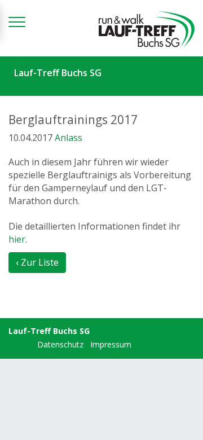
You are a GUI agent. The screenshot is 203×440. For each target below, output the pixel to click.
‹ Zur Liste (37, 262)
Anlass (68, 137)
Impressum (110, 344)
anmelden (21, 345)
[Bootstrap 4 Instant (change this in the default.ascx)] (147, 29)
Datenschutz (60, 344)
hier (16, 239)
